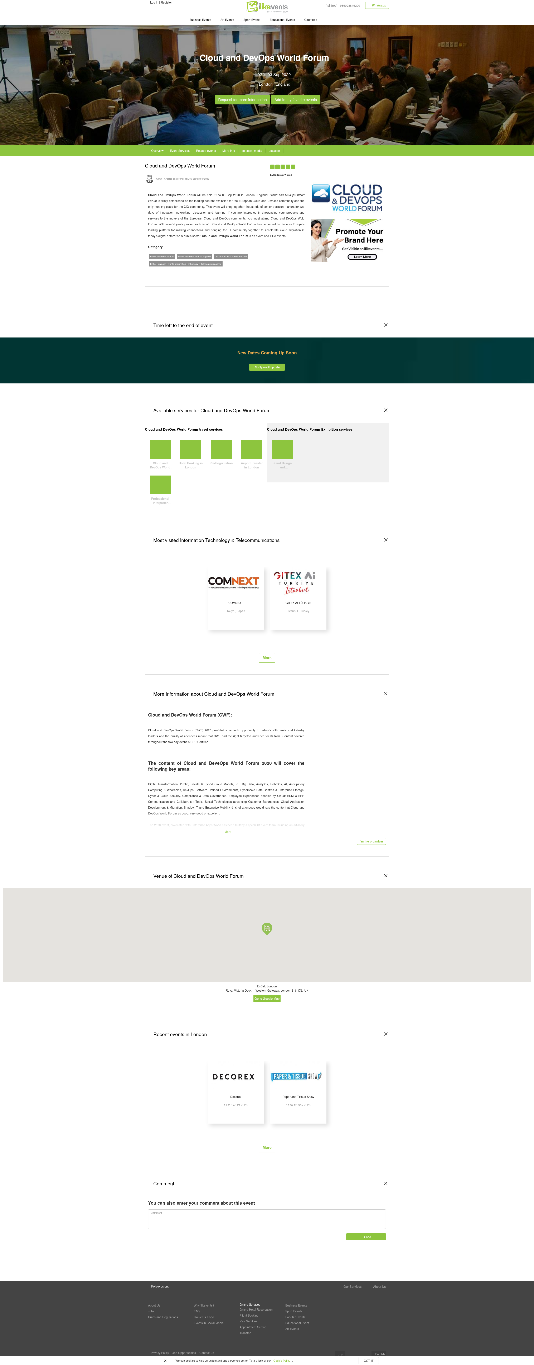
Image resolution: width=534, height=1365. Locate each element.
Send (367, 1237)
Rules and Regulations (163, 1317)
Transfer (245, 1333)
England (282, 84)
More (267, 657)
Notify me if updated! (268, 367)
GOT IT (369, 1361)
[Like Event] (359, 164)
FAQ (197, 1311)
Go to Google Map (267, 998)
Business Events (200, 20)
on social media (252, 150)
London (266, 84)
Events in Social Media (209, 1323)
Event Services (180, 150)
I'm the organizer (371, 841)
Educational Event (297, 1323)
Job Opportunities (184, 1353)
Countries (310, 20)
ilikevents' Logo (204, 1317)
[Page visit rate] (343, 164)
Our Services (353, 1286)
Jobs (151, 1311)
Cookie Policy (281, 1360)
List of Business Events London (231, 256)
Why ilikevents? (204, 1305)
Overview (157, 150)
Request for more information (242, 98)
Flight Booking (249, 1315)
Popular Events (295, 1317)
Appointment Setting (253, 1327)
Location (274, 150)
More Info (228, 150)
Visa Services (248, 1321)
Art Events (227, 20)
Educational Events (282, 20)
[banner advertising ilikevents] (348, 240)
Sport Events (251, 20)
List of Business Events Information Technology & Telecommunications (186, 263)
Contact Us (206, 1353)
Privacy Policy (160, 1353)
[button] (267, 929)
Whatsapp (378, 5)
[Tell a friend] (367, 164)
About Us (379, 1286)
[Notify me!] (351, 164)
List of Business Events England (194, 256)
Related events (206, 150)
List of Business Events (162, 256)
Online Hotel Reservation (256, 1309)
